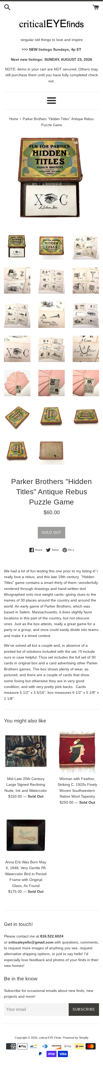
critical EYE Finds (50, 1037)
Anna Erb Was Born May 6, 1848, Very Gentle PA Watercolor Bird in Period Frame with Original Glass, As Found (25, 874)
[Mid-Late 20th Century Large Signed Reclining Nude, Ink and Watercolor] (26, 751)
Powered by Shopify (75, 1037)
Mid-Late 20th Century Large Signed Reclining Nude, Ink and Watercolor (25, 785)
